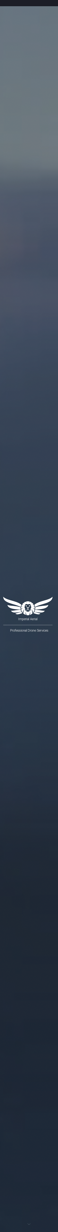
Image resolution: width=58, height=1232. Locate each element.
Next (29, 1224)
